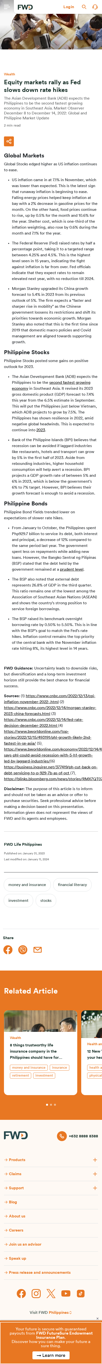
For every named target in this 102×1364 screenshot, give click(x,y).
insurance (59, 1067)
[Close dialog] (98, 1319)
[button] (68, 7)
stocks (45, 901)
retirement (20, 1075)
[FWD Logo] (25, 7)
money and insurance (27, 885)
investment (18, 901)
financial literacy (72, 885)
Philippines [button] (59, 1313)
